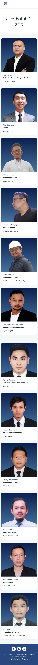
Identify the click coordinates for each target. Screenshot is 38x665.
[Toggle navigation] (35, 4)
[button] (19, 661)
